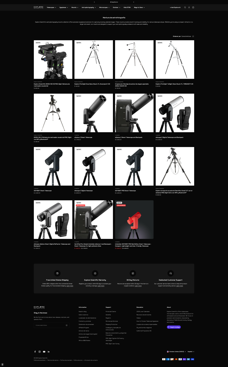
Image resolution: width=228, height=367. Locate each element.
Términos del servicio (53, 360)
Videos (139, 318)
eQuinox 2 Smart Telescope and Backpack (128, 137)
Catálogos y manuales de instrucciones (113, 329)
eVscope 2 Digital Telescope (83, 191)
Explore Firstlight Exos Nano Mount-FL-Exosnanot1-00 (92, 84)
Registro (108, 318)
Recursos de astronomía (144, 315)
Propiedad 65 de (84, 337)
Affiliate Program (84, 328)
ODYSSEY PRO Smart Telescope (125, 191)
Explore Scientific (38, 81)
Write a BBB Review (84, 340)
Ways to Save (138, 7)
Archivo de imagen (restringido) (88, 334)
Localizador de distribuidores (87, 318)
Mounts (74, 7)
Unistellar (76, 135)
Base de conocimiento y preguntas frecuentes (116, 334)
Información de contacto (91, 360)
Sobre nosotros (83, 315)
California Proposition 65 (144, 331)
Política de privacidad (66, 360)
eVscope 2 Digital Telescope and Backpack (169, 137)
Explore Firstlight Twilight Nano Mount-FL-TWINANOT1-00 (174, 84)
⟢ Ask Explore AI (175, 7)
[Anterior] (94, 2)
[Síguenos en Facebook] (35, 351)
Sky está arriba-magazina (144, 328)
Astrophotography (88, 7)
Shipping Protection (111, 324)
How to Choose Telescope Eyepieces (147, 321)
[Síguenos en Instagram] (39, 351)
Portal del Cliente (111, 311)
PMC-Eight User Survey (112, 344)
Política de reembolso (40, 360)
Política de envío (78, 360)
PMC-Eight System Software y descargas (115, 339)
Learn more (69, 286)
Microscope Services (112, 321)
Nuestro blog (82, 311)
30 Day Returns (114, 2)
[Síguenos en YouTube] (44, 351)
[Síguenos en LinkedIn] (48, 351)
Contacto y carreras (85, 321)
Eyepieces (63, 7)
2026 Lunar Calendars (143, 311)
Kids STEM (127, 7)
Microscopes (103, 7)
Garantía (108, 315)
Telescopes (50, 7)
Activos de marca (84, 331)
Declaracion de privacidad (86, 324)
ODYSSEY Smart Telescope (43, 191)
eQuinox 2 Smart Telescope (83, 137)
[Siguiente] (133, 2)
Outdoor (115, 7)
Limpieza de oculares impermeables (147, 324)
